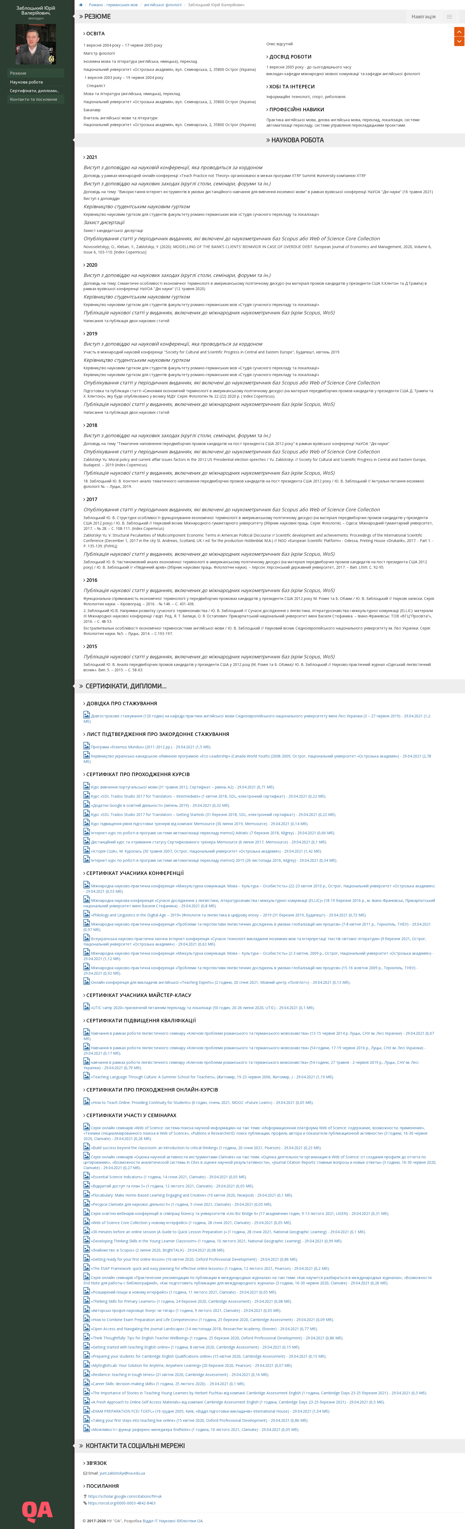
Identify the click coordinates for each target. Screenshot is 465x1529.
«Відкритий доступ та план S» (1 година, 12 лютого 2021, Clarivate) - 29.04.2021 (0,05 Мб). (172, 1186)
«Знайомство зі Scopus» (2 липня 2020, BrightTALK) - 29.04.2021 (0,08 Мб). (157, 1250)
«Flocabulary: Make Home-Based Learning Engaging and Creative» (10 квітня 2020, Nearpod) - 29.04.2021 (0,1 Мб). (191, 1195)
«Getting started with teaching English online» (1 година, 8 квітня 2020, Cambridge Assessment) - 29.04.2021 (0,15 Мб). (195, 1347)
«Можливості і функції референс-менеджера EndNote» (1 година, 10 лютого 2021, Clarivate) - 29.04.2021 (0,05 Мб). (194, 1429)
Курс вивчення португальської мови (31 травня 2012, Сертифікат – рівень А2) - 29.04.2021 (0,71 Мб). (182, 787)
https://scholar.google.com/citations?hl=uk (125, 1496)
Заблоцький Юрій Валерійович (35, 10)
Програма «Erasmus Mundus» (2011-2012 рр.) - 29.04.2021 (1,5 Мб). (150, 746)
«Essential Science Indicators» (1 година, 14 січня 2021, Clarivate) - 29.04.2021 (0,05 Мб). (168, 1176)
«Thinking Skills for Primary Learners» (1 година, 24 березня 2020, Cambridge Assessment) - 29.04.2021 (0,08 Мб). (191, 1301)
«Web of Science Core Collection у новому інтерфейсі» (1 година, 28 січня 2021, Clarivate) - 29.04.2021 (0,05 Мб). (191, 1222)
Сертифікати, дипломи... (34, 90)
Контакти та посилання (33, 99)
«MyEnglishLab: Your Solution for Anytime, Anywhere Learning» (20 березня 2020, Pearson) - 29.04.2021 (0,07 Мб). (191, 1365)
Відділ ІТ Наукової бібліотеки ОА (173, 1520)
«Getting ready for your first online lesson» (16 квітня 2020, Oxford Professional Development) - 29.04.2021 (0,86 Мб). (194, 1259)
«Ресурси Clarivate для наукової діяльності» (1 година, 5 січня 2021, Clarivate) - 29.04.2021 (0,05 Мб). (181, 1204)
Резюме (18, 72)
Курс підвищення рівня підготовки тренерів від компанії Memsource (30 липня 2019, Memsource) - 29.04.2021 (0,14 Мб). (199, 823)
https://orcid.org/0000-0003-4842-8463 (122, 1503)
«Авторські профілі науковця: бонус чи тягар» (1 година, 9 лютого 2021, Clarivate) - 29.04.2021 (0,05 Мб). (185, 1310)
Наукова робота (26, 81)
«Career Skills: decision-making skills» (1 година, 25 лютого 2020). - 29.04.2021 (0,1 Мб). (167, 1383)
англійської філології (163, 4)
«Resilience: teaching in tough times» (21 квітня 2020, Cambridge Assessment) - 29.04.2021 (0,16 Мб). (179, 1374)
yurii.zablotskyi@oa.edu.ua (122, 1473)
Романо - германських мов (113, 4)
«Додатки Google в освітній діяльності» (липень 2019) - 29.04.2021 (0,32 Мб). (160, 805)
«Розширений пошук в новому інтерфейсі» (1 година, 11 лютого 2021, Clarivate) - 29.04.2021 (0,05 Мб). (183, 1292)
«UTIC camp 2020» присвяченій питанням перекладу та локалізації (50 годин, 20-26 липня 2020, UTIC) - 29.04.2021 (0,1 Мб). (202, 1007)
